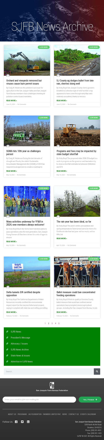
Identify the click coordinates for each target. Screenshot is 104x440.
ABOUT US (12, 414)
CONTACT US (74, 414)
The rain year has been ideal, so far (74, 221)
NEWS (64, 414)
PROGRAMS (22, 414)
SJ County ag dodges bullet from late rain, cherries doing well (75, 82)
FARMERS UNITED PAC (52, 414)
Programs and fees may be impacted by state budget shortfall (76, 153)
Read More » (11, 100)
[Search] (97, 371)
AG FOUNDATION (35, 414)
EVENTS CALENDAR (88, 414)
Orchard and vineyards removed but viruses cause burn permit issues (24, 82)
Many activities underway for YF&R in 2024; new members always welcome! (25, 223)
